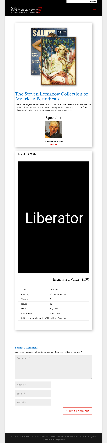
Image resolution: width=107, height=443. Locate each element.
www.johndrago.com (55, 439)
